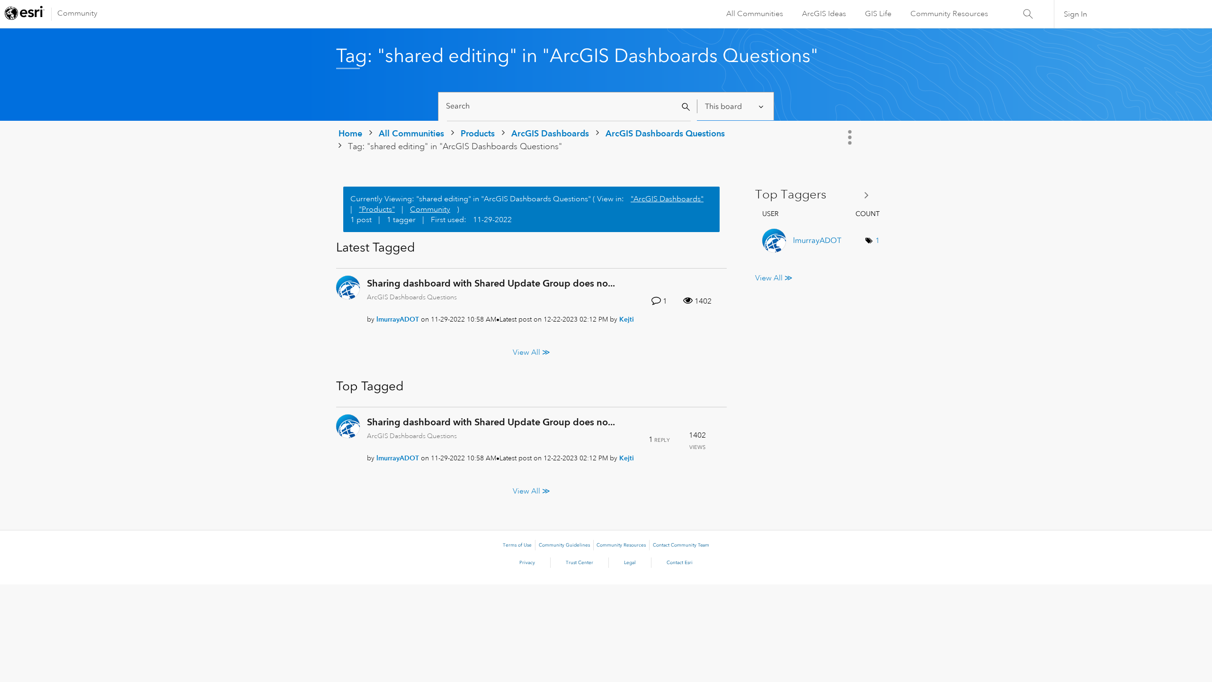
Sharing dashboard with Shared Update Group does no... (491, 283)
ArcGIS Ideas (824, 13)
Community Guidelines (564, 545)
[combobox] (569, 106)
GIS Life (878, 13)
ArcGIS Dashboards (550, 133)
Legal (630, 562)
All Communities (754, 13)
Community (77, 13)
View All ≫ (531, 352)
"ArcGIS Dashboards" (667, 199)
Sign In (1075, 14)
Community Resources (949, 13)
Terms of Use (517, 545)
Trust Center (579, 562)
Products (478, 133)
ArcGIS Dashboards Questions (665, 133)
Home (350, 133)
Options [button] (851, 137)
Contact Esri (680, 562)
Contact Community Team (681, 545)
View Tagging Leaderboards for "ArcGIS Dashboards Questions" (815, 195)
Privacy (527, 562)
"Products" (377, 209)
